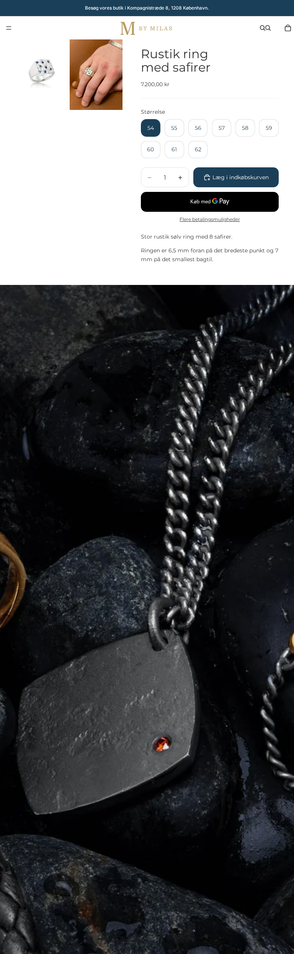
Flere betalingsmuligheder (210, 219)
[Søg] (262, 28)
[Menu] (9, 28)
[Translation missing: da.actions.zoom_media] (41, 74)
